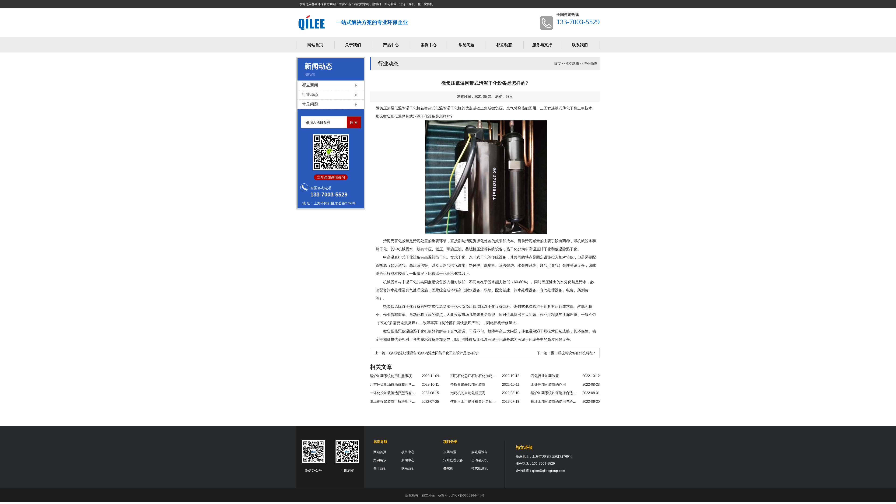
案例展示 (379, 460)
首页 (557, 64)
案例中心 (429, 45)
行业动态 (310, 94)
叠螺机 (448, 468)
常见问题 (466, 45)
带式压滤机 (479, 468)
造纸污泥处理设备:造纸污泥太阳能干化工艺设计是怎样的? (434, 353)
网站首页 (315, 45)
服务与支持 (542, 45)
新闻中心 (407, 460)
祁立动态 (504, 45)
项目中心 (407, 452)
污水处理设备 (453, 460)
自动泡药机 (479, 460)
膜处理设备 (479, 452)
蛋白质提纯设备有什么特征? (573, 353)
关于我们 (353, 45)
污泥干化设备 (424, 116)
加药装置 (449, 452)
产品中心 (391, 45)
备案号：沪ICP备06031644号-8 (461, 495)
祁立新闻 (310, 85)
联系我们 (580, 45)
